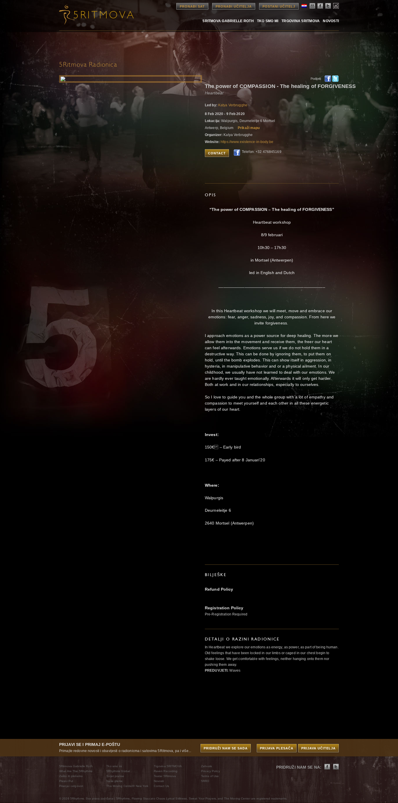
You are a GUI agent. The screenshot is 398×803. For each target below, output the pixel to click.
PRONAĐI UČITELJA (234, 6)
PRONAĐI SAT (192, 6)
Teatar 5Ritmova (165, 776)
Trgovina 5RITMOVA (300, 21)
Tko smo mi (267, 21)
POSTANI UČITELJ (279, 6)
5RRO (205, 781)
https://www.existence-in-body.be (247, 142)
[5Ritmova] (91, 14)
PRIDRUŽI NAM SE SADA (226, 748)
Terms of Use (210, 776)
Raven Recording (166, 771)
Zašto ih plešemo (71, 776)
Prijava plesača (276, 748)
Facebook (327, 78)
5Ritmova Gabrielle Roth (228, 21)
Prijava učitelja (318, 748)
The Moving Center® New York (127, 786)
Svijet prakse (115, 776)
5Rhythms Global (118, 771)
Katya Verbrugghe (232, 105)
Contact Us (161, 786)
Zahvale (206, 766)
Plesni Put (66, 781)
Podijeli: (316, 78)
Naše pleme (114, 781)
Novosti (331, 21)
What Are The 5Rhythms (76, 771)
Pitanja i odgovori (71, 786)
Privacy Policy (210, 771)
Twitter (335, 78)
